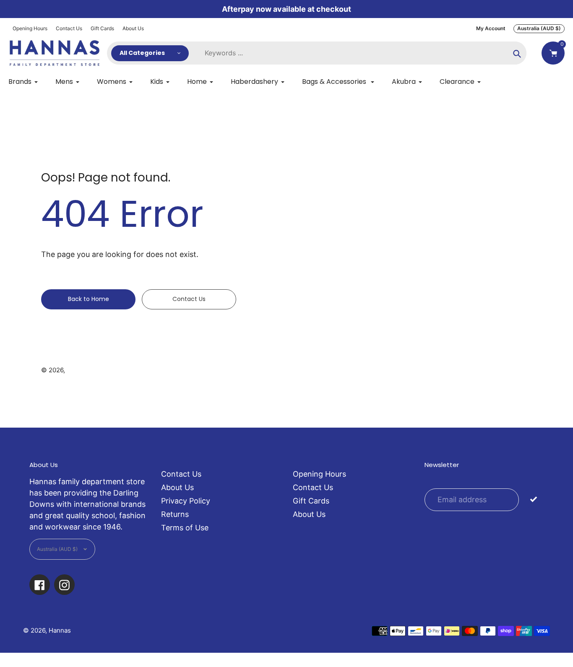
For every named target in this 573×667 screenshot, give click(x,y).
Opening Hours (30, 28)
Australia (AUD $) (539, 28)
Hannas (78, 370)
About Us (133, 28)
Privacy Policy (185, 500)
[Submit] (533, 498)
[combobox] (361, 53)
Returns (175, 514)
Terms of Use (184, 527)
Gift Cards (102, 28)
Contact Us (69, 28)
